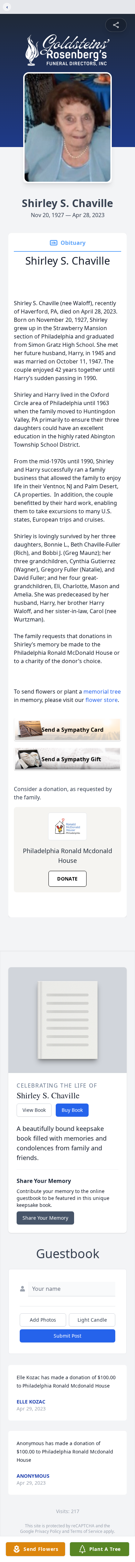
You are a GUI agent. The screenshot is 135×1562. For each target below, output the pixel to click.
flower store (102, 700)
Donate (67, 878)
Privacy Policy (48, 1531)
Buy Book (72, 1110)
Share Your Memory (45, 1218)
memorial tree (102, 691)
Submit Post (67, 1335)
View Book (34, 1110)
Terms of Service (86, 1531)
